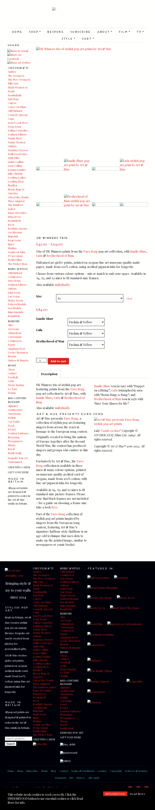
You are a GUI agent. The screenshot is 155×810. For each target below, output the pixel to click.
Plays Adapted (16, 201)
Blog (53, 770)
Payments (60, 777)
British (12, 417)
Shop (35, 31)
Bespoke (55, 31)
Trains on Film (16, 252)
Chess (11, 369)
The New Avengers (19, 79)
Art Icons (13, 329)
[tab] (49, 374)
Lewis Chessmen (18, 352)
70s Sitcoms (15, 232)
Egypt (11, 344)
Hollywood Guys (17, 154)
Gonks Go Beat (111, 431)
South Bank (15, 453)
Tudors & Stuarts (18, 360)
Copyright (116, 770)
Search (10, 743)
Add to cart (58, 361)
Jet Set (12, 429)
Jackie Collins (16, 162)
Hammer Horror (18, 150)
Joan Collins (15, 165)
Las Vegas (14, 296)
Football (13, 377)
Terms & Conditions (82, 770)
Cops (11, 118)
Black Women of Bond (42, 586)
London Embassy (18, 433)
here (54, 507)
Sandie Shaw (138, 251)
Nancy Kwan (15, 300)
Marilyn (12, 185)
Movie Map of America (41, 675)
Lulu (39, 256)
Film (124, 31)
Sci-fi (11, 224)
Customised (15, 462)
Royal (11, 449)
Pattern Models (17, 304)
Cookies (102, 770)
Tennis (12, 393)
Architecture (15, 409)
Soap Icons (14, 240)
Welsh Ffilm (15, 259)
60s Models (14, 308)
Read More (137, 793)
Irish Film (13, 157)
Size (39, 296)
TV (139, 31)
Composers (15, 276)
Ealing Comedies (18, 130)
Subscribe (80, 31)
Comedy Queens (18, 114)
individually (62, 285)
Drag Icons (14, 126)
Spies (11, 244)
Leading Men (16, 181)
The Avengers (16, 75)
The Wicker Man (17, 263)
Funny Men (15, 138)
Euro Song (14, 280)
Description (49, 374)
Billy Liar (13, 83)
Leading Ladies (17, 177)
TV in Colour (15, 256)
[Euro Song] (121, 424)
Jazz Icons (14, 292)
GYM (11, 381)
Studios (12, 248)
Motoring (14, 437)
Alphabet (13, 406)
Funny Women (16, 142)
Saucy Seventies (17, 212)
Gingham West (16, 348)
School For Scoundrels (39, 695)
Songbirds (14, 316)
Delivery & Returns (136, 770)
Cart (88, 38)
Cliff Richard (15, 110)
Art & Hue (77, 17)
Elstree (80, 777)
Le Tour (12, 389)
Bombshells (15, 95)
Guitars (12, 146)
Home (17, 31)
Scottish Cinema (17, 228)
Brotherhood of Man (60, 256)
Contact (63, 770)
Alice (10, 325)
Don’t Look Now (18, 122)
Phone (12, 445)
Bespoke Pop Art (18, 458)
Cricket (12, 373)
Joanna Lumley (17, 169)
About (104, 31)
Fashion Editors (17, 134)
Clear (129, 298)
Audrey (12, 71)
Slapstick (13, 236)
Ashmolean (14, 333)
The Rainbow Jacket (44, 687)
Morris (12, 356)
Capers (12, 103)
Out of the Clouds (18, 197)
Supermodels (15, 312)
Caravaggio (15, 336)
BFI (71, 777)
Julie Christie (15, 173)
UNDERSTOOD (115, 793)
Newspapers (15, 441)
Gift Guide (94, 777)
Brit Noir (13, 99)
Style (68, 38)
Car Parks (14, 421)
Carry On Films (17, 107)
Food (11, 425)
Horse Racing (16, 385)
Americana (14, 413)
